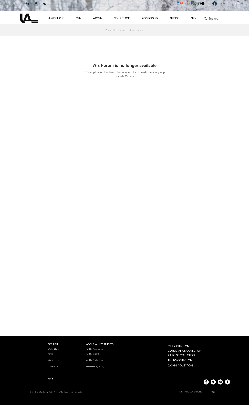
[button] (201, 3)
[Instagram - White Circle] (220, 382)
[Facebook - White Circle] (206, 382)
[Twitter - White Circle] (213, 382)
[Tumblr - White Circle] (227, 382)
